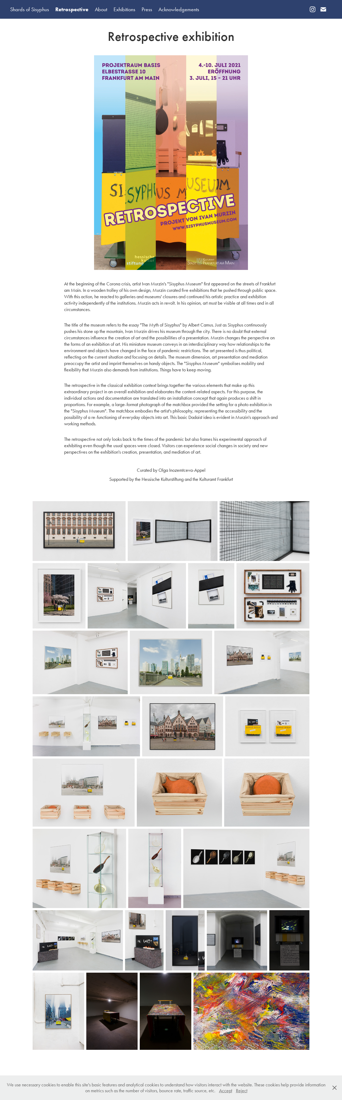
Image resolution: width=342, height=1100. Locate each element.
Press (147, 9)
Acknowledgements (178, 9)
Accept (225, 1091)
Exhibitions (124, 9)
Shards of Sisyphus (29, 9)
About (101, 9)
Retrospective (71, 9)
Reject (241, 1091)
